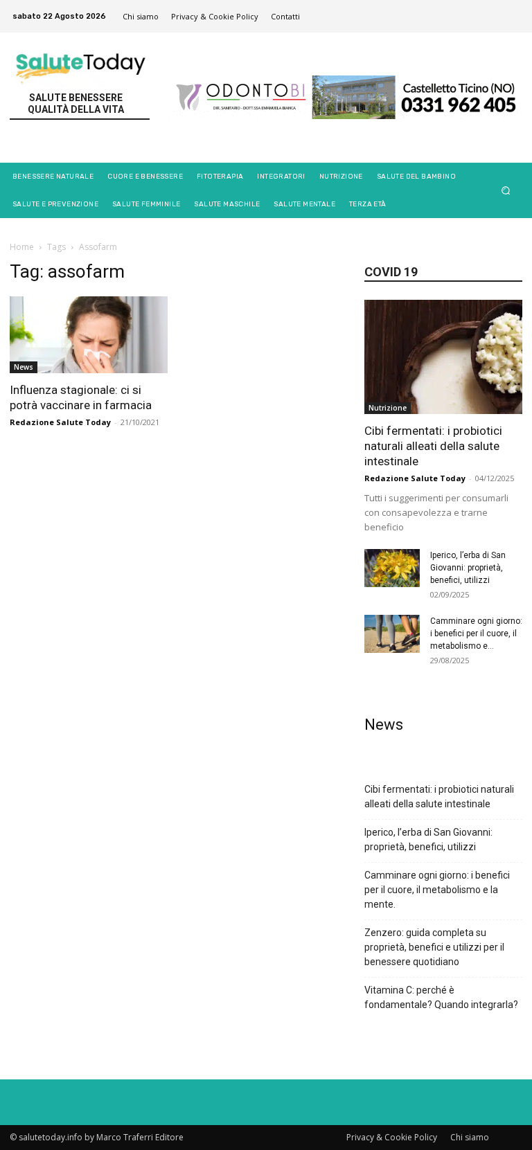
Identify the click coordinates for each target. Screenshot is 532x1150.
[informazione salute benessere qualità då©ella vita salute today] (81, 64)
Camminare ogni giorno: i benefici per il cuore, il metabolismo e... (476, 633)
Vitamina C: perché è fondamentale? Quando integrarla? (441, 997)
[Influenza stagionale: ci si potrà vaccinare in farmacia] (89, 335)
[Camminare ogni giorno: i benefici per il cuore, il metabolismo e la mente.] (392, 634)
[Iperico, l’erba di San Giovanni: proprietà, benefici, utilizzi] (392, 568)
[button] (506, 190)
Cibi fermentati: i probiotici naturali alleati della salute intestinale (433, 446)
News (23, 367)
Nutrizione (388, 408)
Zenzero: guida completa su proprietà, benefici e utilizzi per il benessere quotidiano (434, 947)
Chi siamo (469, 1137)
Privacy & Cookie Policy (391, 1137)
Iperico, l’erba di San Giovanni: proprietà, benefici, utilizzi (468, 567)
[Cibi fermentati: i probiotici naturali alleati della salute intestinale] (443, 357)
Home (22, 247)
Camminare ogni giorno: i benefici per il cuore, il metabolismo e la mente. (437, 890)
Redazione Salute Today (60, 422)
